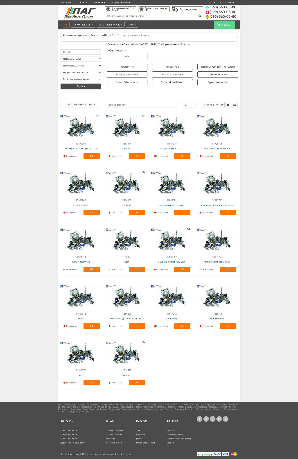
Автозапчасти (127, 67)
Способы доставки (114, 430)
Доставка (66, 2)
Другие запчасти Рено (218, 82)
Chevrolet (140, 435)
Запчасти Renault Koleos (172, 82)
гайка (126, 262)
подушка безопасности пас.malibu (217, 205)
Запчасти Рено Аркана (217, 74)
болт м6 (126, 149)
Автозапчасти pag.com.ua (75, 35)
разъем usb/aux (80, 205)
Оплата (83, 2)
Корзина (170, 443)
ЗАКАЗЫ (132, 24)
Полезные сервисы (175, 435)
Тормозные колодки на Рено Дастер (218, 67)
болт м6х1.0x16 (217, 319)
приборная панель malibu (171, 205)
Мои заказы (172, 430)
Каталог (94, 35)
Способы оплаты (114, 435)
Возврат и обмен (121, 2)
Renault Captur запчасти (172, 74)
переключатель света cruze (217, 262)
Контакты (99, 2)
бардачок (126, 205)
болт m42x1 (171, 319)
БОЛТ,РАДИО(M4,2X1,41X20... (172, 149)
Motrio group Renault (145, 443)
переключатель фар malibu (217, 149)
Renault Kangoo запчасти (127, 74)
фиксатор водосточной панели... (126, 319)
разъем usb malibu (81, 262)
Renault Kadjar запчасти (127, 82)
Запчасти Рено (172, 67)
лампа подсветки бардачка (171, 262)
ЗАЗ (138, 430)
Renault (139, 439)
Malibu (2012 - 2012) (110, 35)
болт (81, 375)
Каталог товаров (82, 24)
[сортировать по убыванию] (222, 104)
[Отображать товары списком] (235, 104)
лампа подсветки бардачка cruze (81, 149)
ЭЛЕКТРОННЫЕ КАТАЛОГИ (110, 24)
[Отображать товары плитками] (228, 104)
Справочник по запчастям (179, 439)
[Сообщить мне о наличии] (92, 156)
